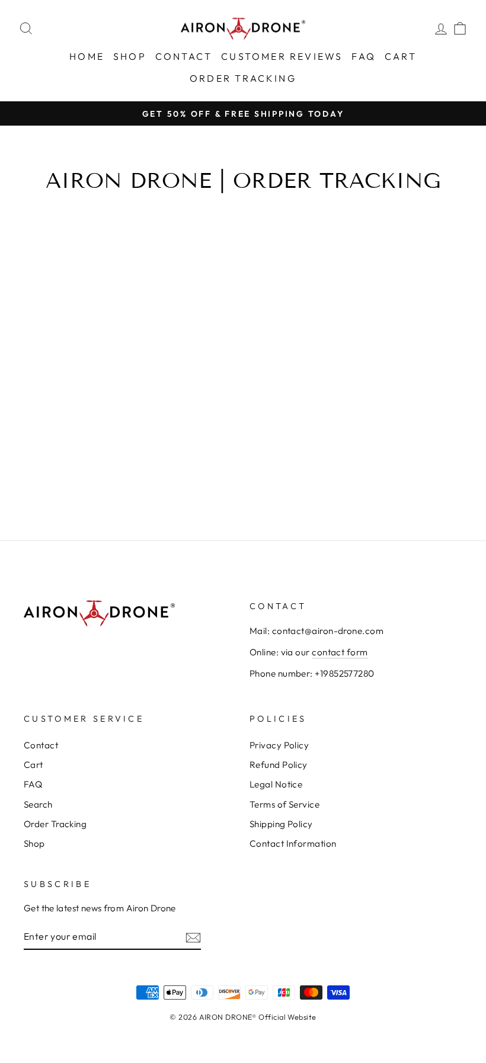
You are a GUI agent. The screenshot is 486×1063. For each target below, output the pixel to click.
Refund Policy (279, 764)
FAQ (363, 56)
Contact (183, 56)
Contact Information (293, 843)
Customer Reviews (282, 56)
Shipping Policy (281, 824)
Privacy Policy (279, 745)
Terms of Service (284, 804)
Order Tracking (243, 78)
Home (86, 56)
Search (38, 804)
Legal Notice (276, 784)
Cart (401, 56)
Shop (129, 56)
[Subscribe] (193, 937)
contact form (339, 652)
